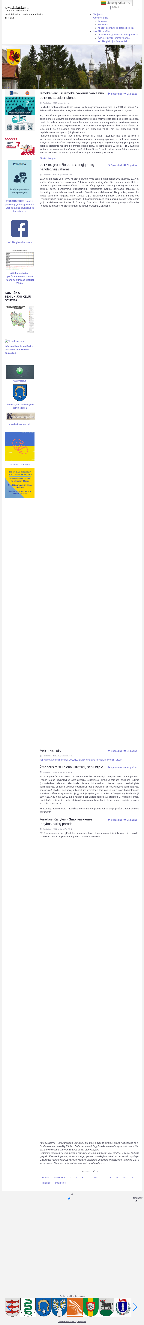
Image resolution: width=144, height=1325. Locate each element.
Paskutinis (60, 1183)
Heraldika (103, 24)
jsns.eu (81, 1296)
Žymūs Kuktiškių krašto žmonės (114, 38)
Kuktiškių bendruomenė (20, 242)
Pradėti (46, 1177)
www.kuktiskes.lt (16, 7)
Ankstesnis (59, 1177)
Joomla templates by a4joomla (72, 1321)
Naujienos (98, 14)
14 (124, 1177)
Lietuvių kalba (115, 2)
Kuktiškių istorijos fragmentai (112, 41)
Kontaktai (102, 21)
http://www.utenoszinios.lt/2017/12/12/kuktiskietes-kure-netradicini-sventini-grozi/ (81, 759)
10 (95, 1177)
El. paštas (131, 94)
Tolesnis (46, 1183)
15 (131, 1177)
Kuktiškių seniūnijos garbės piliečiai (116, 28)
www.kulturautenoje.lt (20, 424)
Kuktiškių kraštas (101, 31)
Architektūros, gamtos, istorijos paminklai (118, 34)
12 (109, 1177)
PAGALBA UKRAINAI (19, 464)
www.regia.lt (20, 381)
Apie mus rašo (50, 750)
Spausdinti (116, 94)
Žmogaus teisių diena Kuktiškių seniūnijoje (71, 767)
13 (117, 1177)
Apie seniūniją (100, 17)
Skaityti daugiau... (49, 158)
